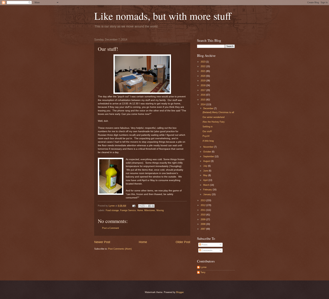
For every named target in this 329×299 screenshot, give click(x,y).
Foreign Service (128, 210)
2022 (203, 66)
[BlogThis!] (143, 206)
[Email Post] (133, 205)
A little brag (208, 141)
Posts (204, 244)
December (208, 108)
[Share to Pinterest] (153, 206)
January (207, 194)
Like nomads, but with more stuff (162, 16)
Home (140, 210)
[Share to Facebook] (149, 206)
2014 (203, 104)
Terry (202, 272)
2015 (203, 99)
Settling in (207, 126)
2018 (203, 85)
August (207, 161)
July (205, 166)
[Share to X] (146, 206)
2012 (203, 205)
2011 (203, 210)
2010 (203, 214)
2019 (203, 80)
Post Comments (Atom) (120, 249)
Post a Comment (110, 228)
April (205, 180)
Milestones (149, 210)
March (206, 185)
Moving (160, 210)
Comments (206, 250)
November (208, 147)
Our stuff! (207, 131)
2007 (203, 229)
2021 (203, 71)
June (206, 170)
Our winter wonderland (213, 117)
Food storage (112, 210)
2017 (203, 90)
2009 (203, 219)
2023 (203, 61)
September (209, 156)
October (207, 151)
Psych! (206, 136)
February (208, 189)
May (205, 175)
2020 (203, 76)
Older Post (183, 242)
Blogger (180, 292)
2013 (203, 200)
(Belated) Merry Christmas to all (218, 112)
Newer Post (102, 242)
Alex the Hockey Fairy (214, 121)
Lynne (203, 267)
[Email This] (140, 206)
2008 (203, 224)
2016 (203, 95)
